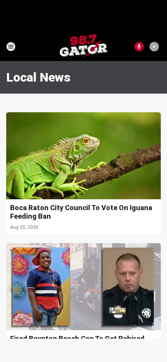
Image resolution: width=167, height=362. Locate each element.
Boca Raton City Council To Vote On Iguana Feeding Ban (81, 212)
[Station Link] (83, 46)
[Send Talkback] (139, 46)
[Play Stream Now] (154, 46)
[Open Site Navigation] (11, 46)
